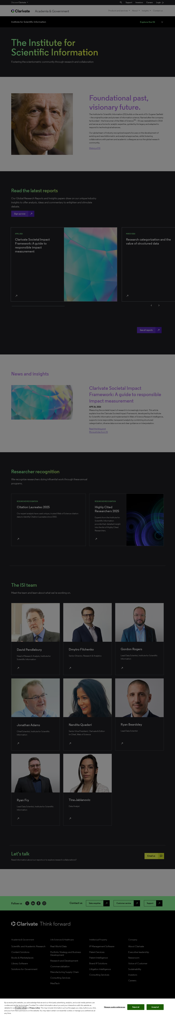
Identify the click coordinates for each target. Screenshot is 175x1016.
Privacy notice (35, 1008)
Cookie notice (20, 1008)
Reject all (135, 1007)
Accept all (155, 1007)
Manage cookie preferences (114, 1007)
